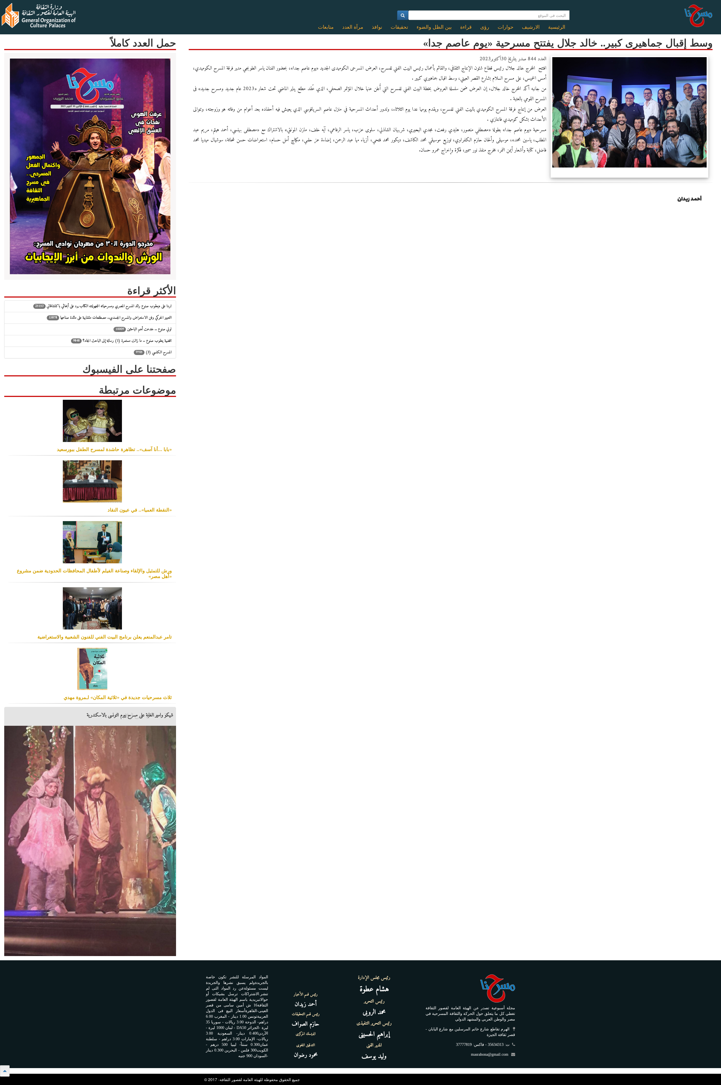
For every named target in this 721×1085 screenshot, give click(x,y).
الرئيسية (556, 27)
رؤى (484, 27)
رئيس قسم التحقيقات (306, 1014)
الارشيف (531, 27)
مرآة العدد (352, 27)
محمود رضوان (306, 1055)
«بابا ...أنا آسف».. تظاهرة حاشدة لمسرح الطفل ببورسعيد (114, 449)
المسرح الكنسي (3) (154, 352)
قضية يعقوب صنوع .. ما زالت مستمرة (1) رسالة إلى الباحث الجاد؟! (122, 340)
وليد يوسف (374, 1056)
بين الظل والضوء (434, 27)
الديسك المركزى (305, 1034)
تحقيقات (399, 27)
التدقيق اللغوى (305, 1045)
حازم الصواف (305, 1024)
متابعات (326, 27)
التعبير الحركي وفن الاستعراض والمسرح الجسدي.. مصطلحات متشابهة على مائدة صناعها (110, 317)
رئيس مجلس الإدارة (374, 977)
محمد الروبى (374, 1012)
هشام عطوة (374, 989)
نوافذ (377, 27)
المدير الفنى (374, 1045)
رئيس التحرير (374, 1001)
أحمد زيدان (306, 1004)
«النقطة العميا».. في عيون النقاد (140, 509)
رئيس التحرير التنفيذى (374, 1023)
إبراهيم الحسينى (374, 1034)
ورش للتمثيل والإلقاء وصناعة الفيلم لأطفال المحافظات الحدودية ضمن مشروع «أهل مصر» (94, 573)
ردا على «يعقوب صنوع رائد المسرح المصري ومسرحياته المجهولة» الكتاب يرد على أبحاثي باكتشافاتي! (103, 306)
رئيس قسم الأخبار (306, 994)
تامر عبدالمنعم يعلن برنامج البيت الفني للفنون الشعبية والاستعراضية (104, 636)
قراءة (466, 27)
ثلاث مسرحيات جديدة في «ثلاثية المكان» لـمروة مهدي (118, 697)
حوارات (505, 27)
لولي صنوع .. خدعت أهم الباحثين (143, 329)
